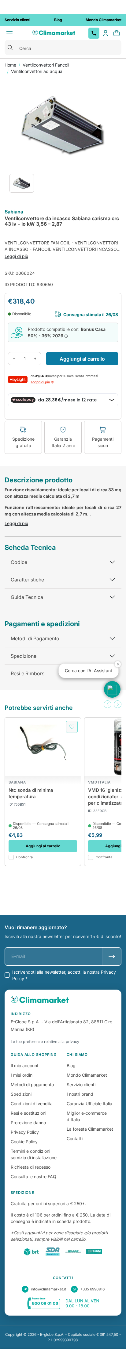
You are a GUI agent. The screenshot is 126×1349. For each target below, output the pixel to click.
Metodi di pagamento (32, 1084)
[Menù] (9, 33)
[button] (107, 704)
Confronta (24, 857)
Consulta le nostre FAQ (33, 1176)
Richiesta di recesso (30, 1167)
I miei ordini (22, 1075)
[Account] (105, 33)
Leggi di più (16, 256)
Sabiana (14, 212)
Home (10, 64)
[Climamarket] (53, 33)
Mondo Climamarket (87, 1075)
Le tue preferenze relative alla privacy (45, 1041)
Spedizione (23, 656)
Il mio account (25, 1065)
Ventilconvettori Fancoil (46, 64)
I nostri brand (80, 1094)
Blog (71, 1065)
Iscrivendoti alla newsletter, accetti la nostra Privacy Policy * (64, 975)
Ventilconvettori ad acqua (36, 71)
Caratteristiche (27, 580)
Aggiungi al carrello (82, 359)
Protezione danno (28, 1122)
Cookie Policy (24, 1141)
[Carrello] (116, 33)
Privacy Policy (25, 1132)
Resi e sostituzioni (28, 1113)
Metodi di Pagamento (35, 638)
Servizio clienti (81, 1084)
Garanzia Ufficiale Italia (89, 1103)
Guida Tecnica (27, 597)
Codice (19, 562)
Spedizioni (21, 1094)
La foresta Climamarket (90, 1129)
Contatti (75, 1138)
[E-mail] (111, 956)
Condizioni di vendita (32, 1103)
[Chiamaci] (93, 33)
